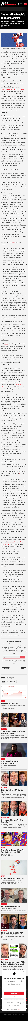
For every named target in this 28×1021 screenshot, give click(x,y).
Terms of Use (21, 660)
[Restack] (17, 1017)
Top (3, 681)
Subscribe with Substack (15, 999)
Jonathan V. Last (6, 708)
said (20, 473)
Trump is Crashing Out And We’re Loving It (12, 791)
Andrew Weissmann (7, 969)
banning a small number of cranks (12, 89)
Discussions (12, 681)
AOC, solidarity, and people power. (8, 765)
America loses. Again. (6, 854)
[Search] (18, 681)
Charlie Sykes (7, 25)
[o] (14, 720)
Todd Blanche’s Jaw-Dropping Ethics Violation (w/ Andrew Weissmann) (13, 963)
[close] (24, 972)
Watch (6, 9)
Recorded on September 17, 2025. (8, 908)
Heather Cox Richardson (15, 910)
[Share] (23, 1017)
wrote (13, 242)
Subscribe (14, 993)
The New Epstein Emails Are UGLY (12, 932)
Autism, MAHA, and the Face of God (12, 878)
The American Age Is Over (9, 703)
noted (6, 344)
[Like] (8, 1017)
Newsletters (13, 9)
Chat (23, 9)
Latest (7, 681)
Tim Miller (5, 738)
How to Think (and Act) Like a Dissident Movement (10, 762)
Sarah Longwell (6, 797)
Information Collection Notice (15, 661)
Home (2, 9)
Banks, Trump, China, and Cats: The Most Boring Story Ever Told (12, 851)
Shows (19, 9)
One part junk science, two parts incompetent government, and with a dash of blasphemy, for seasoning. (11, 882)
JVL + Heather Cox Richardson (11, 906)
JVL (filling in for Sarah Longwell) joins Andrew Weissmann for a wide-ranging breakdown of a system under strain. (13, 968)
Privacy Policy (16, 1005)
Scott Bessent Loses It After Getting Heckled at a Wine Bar (13, 732)
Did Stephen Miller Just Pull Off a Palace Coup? (12, 821)
